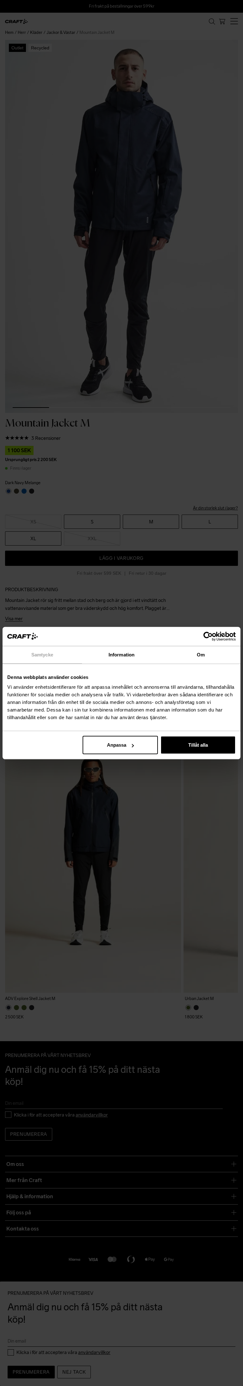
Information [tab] (121, 654)
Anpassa (116, 745)
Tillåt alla (198, 745)
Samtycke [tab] (42, 654)
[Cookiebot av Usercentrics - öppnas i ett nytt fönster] (208, 636)
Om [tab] (201, 654)
